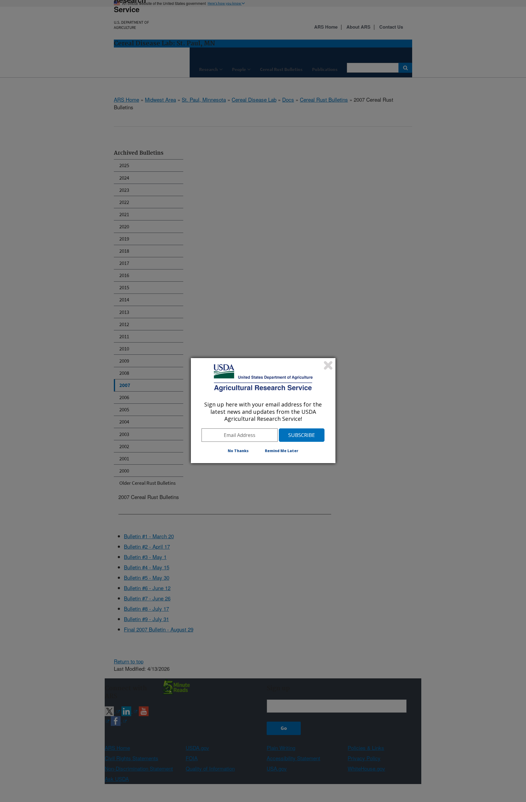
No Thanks (238, 450)
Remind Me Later (281, 450)
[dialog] (263, 410)
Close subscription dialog (328, 365)
